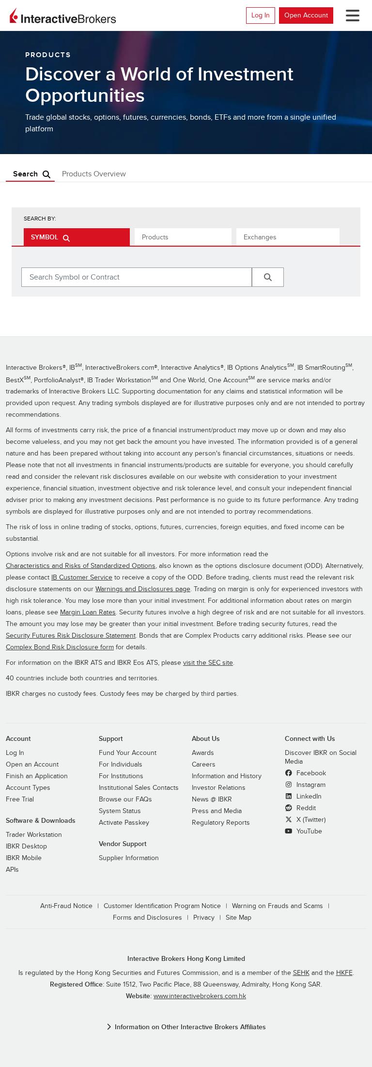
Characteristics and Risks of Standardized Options (80, 566)
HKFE (344, 973)
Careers (204, 764)
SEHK (301, 973)
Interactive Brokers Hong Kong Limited (186, 959)
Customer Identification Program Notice (162, 906)
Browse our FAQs (125, 799)
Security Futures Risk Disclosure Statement (71, 635)
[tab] (77, 237)
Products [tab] (155, 237)
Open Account (306, 15)
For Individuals (120, 764)
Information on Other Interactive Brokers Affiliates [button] (190, 1027)
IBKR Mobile (24, 858)
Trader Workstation (34, 835)
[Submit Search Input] (268, 277)
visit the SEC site (208, 663)
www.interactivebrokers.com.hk (200, 996)
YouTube (308, 831)
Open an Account (32, 764)
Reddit (305, 808)
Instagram (310, 785)
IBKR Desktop (26, 846)
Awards (203, 753)
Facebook (310, 773)
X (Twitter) (310, 820)
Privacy (204, 917)
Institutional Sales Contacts (139, 788)
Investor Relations (219, 788)
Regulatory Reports (221, 822)
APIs (12, 869)
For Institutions (121, 776)
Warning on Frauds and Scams (277, 906)
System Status (120, 811)
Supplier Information (129, 858)
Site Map (238, 917)
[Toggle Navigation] (350, 15)
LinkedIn (308, 796)
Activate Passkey (124, 822)
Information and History (227, 776)
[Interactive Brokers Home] (63, 15)
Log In (260, 15)
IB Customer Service (81, 577)
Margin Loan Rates (88, 612)
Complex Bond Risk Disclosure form (60, 647)
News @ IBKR (212, 799)
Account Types (28, 788)
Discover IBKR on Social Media (320, 757)
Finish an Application (37, 776)
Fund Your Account (127, 753)
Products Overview (94, 174)
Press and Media (217, 811)
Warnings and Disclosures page (142, 589)
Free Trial (20, 799)
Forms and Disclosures (147, 917)
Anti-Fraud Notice (66, 906)
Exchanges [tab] (260, 237)
